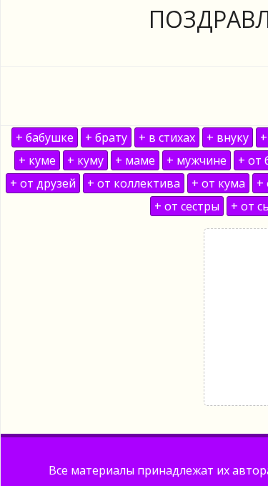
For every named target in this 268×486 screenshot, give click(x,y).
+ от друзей (43, 183)
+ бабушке (45, 137)
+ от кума (218, 183)
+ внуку (228, 137)
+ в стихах (167, 137)
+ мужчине (197, 160)
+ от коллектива (133, 183)
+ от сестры (186, 206)
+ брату (106, 137)
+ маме (135, 160)
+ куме (37, 160)
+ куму (85, 160)
